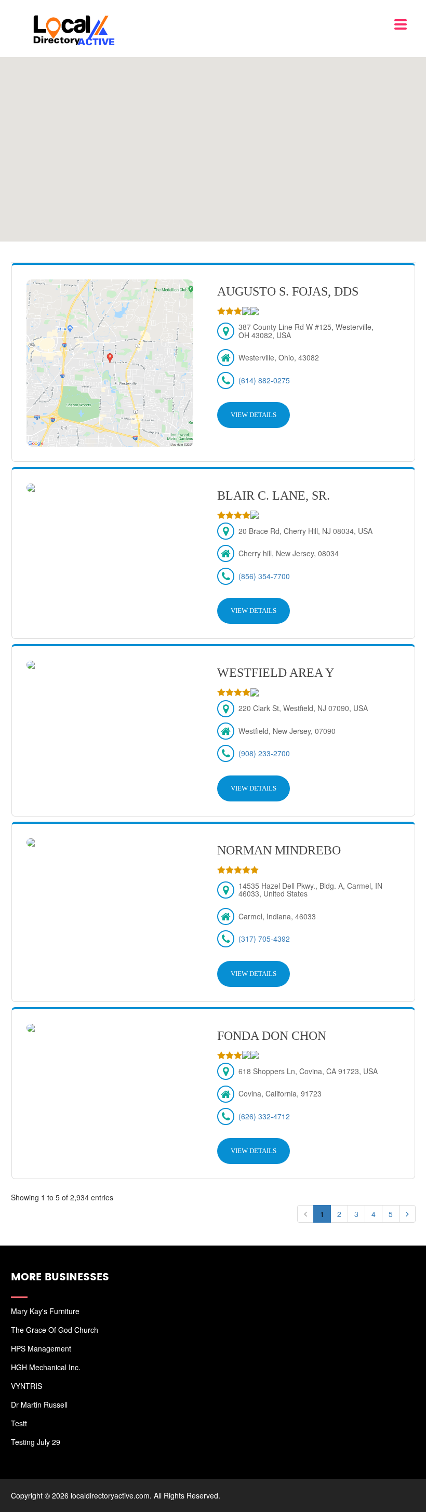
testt (19, 1423)
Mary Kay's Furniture (45, 1311)
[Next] (407, 1214)
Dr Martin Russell (39, 1404)
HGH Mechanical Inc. (46, 1367)
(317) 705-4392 (264, 938)
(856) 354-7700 (264, 576)
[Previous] (305, 1214)
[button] (213, 143)
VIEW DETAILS (253, 415)
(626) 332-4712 (264, 1116)
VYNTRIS (26, 1386)
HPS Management (41, 1348)
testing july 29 (35, 1442)
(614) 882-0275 (264, 380)
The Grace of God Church (54, 1329)
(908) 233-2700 (264, 753)
